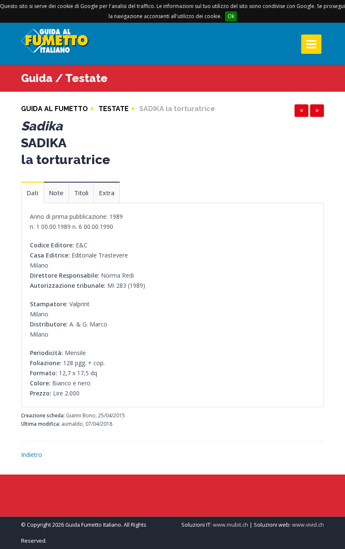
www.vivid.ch (308, 524)
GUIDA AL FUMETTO (54, 109)
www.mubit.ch (230, 524)
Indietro (31, 455)
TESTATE (113, 109)
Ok (231, 16)
